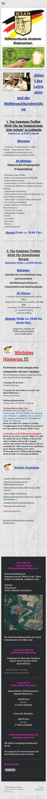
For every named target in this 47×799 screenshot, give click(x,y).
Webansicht (39, 789)
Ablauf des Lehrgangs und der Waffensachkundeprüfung (15, 482)
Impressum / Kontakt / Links (15, 505)
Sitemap (19, 787)
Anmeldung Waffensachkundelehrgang (19, 502)
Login (41, 787)
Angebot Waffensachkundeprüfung (17, 478)
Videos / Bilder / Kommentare (15, 493)
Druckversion (11, 787)
